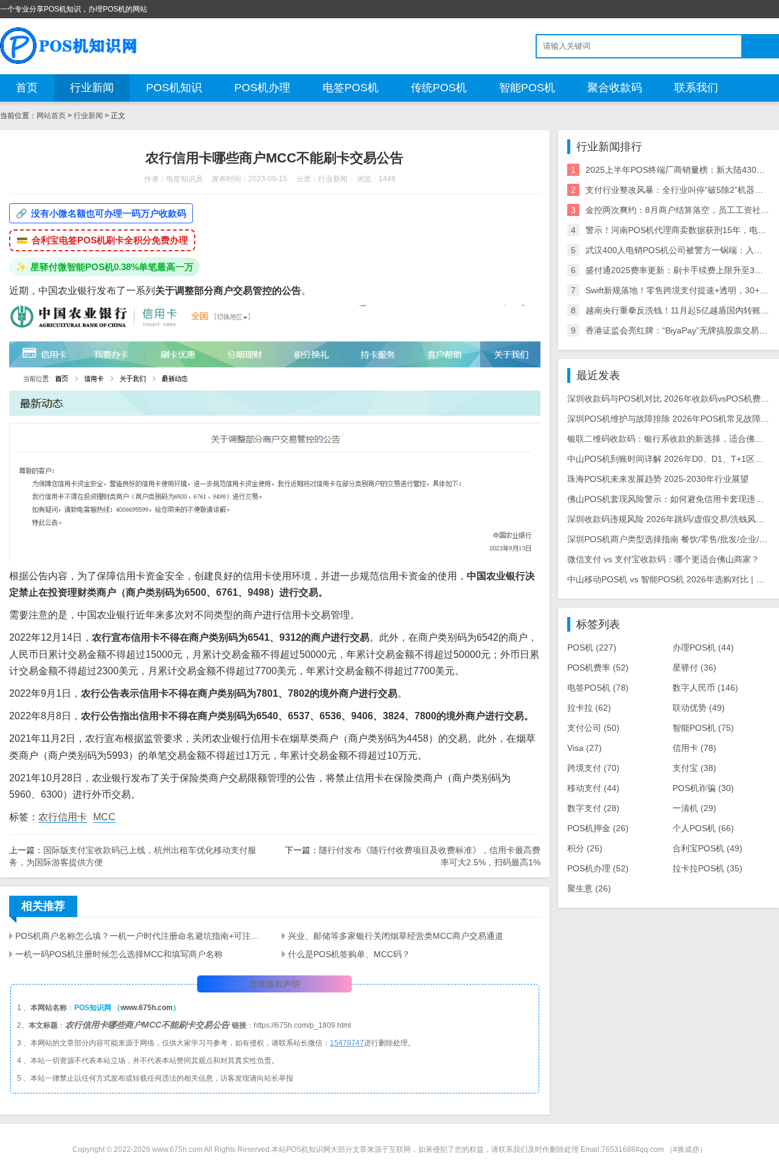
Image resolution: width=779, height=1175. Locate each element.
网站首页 (51, 115)
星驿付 (694, 667)
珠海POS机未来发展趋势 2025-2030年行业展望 (658, 479)
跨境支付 (593, 768)
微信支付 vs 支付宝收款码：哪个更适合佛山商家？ (663, 559)
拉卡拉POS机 (707, 868)
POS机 (592, 647)
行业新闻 (92, 88)
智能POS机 (527, 88)
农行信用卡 (62, 817)
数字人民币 (705, 687)
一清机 (694, 808)
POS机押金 (598, 828)
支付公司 (593, 728)
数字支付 (593, 808)
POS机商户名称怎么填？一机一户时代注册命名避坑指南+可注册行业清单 (141, 936)
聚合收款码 (614, 88)
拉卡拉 (589, 708)
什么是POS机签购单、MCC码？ (349, 954)
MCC (104, 817)
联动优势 (698, 708)
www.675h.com (147, 1007)
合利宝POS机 (707, 848)
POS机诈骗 (703, 788)
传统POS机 (439, 88)
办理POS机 (703, 647)
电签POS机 (351, 88)
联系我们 (696, 88)
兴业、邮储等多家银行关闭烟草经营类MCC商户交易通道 (395, 936)
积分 (585, 848)
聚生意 (589, 888)
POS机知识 (174, 88)
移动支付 (593, 788)
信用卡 (694, 748)
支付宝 (694, 768)
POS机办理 (262, 88)
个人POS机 (703, 828)
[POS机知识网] (69, 45)
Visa (584, 748)
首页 (27, 88)
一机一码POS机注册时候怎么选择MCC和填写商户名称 (119, 954)
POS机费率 (598, 667)
